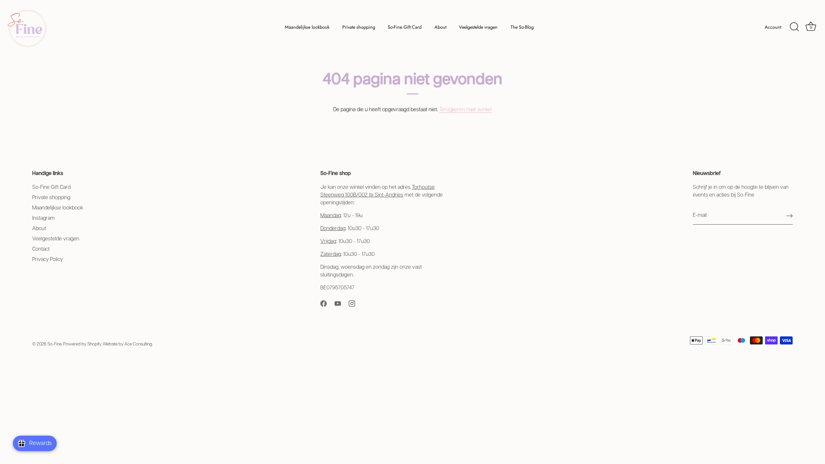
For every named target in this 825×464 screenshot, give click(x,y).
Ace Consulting (138, 344)
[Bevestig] (789, 216)
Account (773, 27)
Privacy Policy (47, 259)
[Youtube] (338, 303)
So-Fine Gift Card (405, 27)
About (440, 27)
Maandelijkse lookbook (307, 27)
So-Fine (54, 344)
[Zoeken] (794, 27)
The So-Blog (522, 27)
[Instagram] (352, 303)
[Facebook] (323, 303)
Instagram (43, 218)
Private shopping (358, 27)
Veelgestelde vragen (478, 27)
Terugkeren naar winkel (465, 109)
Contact (41, 249)
